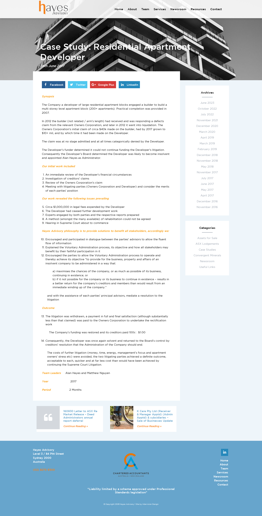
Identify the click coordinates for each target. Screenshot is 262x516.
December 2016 (207, 201)
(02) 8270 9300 (44, 469)
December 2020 (207, 125)
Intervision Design (150, 504)
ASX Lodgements (207, 243)
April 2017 (207, 195)
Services (160, 9)
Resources (198, 9)
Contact (216, 9)
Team (145, 9)
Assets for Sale (207, 238)
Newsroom (178, 9)
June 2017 (207, 183)
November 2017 (207, 172)
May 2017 (207, 189)
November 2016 (207, 207)
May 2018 (207, 166)
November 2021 (207, 120)
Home (119, 9)
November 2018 (207, 160)
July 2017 (207, 178)
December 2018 (207, 154)
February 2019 (207, 149)
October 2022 (207, 108)
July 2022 (207, 114)
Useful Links (207, 266)
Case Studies (207, 249)
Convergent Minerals (207, 255)
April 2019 (207, 137)
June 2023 (207, 102)
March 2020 (207, 131)
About (132, 9)
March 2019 (207, 143)
